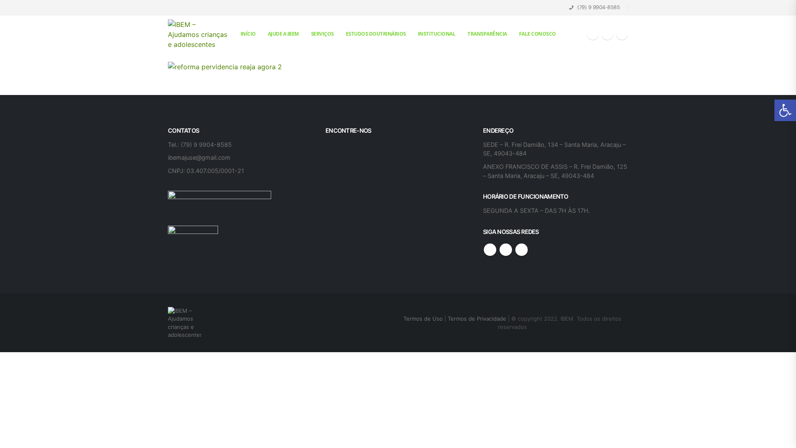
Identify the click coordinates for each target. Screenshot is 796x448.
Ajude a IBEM (283, 33)
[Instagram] (622, 34)
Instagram (521, 249)
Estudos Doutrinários (376, 33)
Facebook (490, 249)
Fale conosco (537, 33)
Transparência (487, 33)
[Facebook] (593, 34)
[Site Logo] (198, 34)
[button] (785, 110)
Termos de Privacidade (477, 318)
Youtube (506, 249)
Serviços (322, 33)
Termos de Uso (423, 318)
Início (248, 33)
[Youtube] (607, 34)
